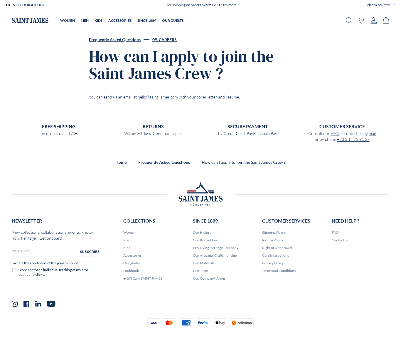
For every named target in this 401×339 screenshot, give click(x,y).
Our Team (200, 271)
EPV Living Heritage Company (215, 248)
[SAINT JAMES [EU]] (30, 20)
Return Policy (272, 240)
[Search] (349, 20)
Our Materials (203, 263)
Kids (126, 248)
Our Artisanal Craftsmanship (215, 255)
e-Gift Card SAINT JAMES (142, 278)
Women (129, 232)
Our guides (131, 263)
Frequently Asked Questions (115, 39)
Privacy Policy (273, 263)
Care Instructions (275, 255)
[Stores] (361, 20)
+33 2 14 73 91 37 (353, 139)
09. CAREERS (164, 39)
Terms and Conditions (279, 271)
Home (121, 162)
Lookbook (131, 271)
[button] (380, 5)
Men (126, 240)
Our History (202, 232)
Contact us (340, 240)
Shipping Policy (274, 232)
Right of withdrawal (277, 248)
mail (372, 133)
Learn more (228, 5)
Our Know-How (205, 240)
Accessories (132, 255)
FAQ (335, 133)
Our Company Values (209, 278)
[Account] (373, 20)
